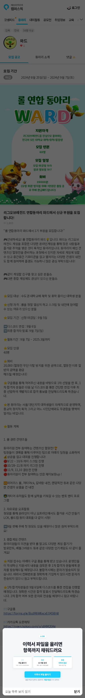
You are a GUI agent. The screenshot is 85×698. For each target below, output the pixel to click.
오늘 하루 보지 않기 (18, 691)
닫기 (77, 691)
